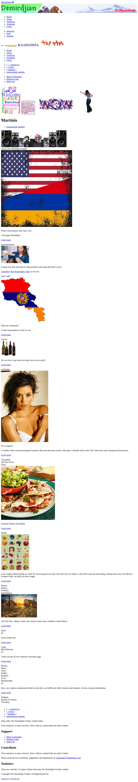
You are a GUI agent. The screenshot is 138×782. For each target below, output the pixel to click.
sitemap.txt (5, 779)
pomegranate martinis (15, 72)
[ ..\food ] (10, 67)
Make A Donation (14, 77)
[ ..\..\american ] (13, 65)
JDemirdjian (6, 2)
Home (9, 17)
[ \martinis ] (11, 70)
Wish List (10, 81)
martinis (9, 36)
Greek (9, 26)
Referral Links (12, 79)
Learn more (6, 240)
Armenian (10, 24)
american (10, 31)
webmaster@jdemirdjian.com (68, 758)
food (8, 33)
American (10, 22)
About (9, 19)
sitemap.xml (14, 779)
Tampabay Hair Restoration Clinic (15, 271)
